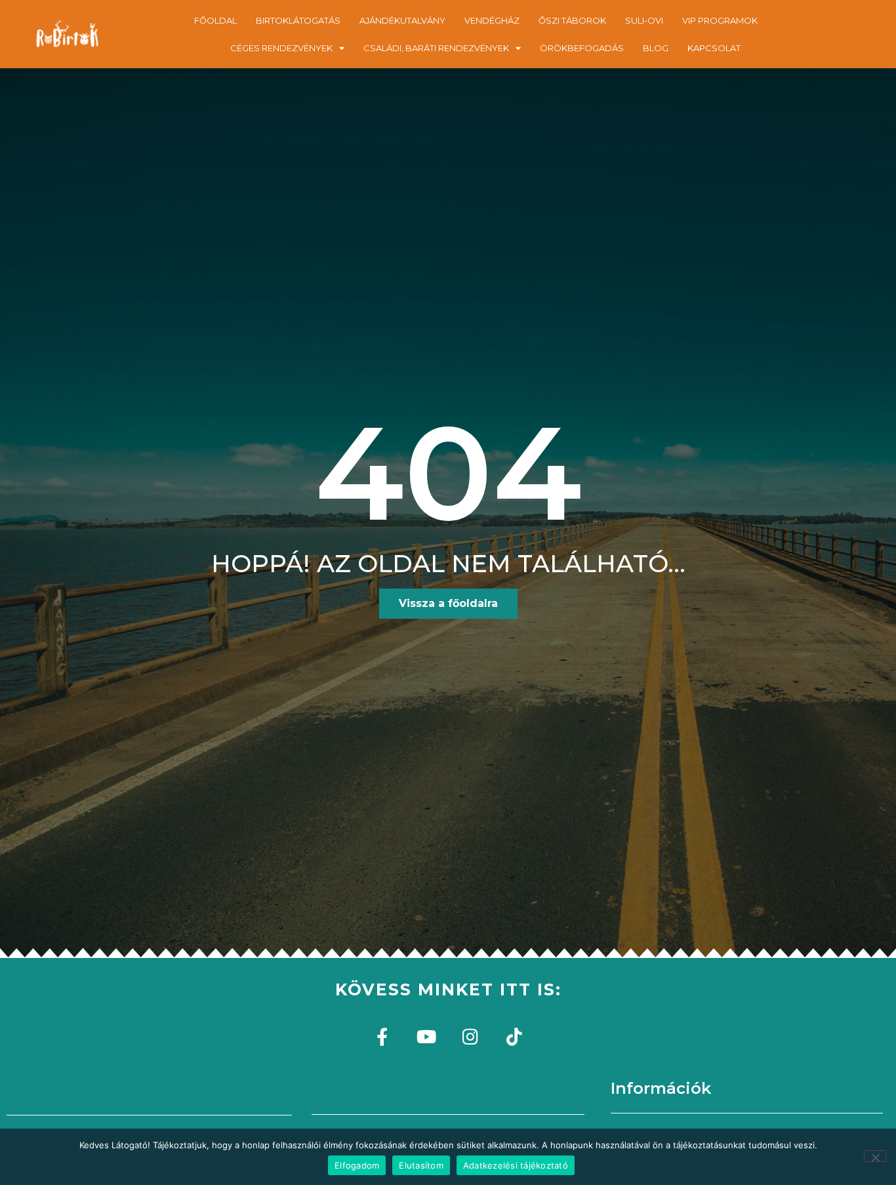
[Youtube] (426, 1036)
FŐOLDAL (215, 20)
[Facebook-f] (382, 1036)
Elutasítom (421, 1165)
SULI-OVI (644, 20)
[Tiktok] (514, 1036)
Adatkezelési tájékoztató (515, 1165)
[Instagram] (470, 1036)
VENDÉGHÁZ (491, 20)
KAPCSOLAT (714, 48)
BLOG (655, 48)
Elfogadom (357, 1165)
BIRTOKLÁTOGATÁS (298, 20)
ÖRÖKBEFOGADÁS (582, 48)
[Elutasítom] (875, 1156)
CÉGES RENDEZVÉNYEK (281, 48)
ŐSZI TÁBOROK (572, 20)
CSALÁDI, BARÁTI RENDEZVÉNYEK (436, 48)
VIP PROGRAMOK (720, 20)
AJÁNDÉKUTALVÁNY (402, 20)
